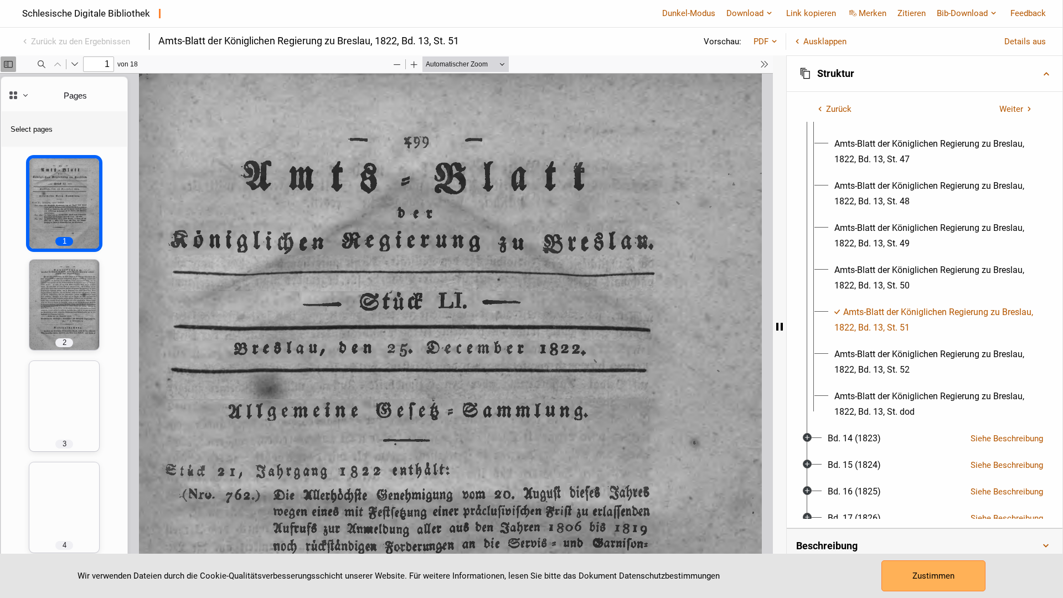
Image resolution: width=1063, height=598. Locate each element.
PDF (761, 42)
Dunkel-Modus (688, 13)
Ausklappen (825, 42)
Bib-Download (962, 13)
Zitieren (911, 13)
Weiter (1011, 109)
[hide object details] (779, 326)
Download (744, 13)
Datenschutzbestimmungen (669, 576)
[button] (924, 73)
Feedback (1028, 13)
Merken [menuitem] (872, 13)
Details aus (1025, 42)
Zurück (839, 109)
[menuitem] (934, 152)
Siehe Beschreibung (1007, 439)
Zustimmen (933, 576)
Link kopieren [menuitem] (811, 13)
